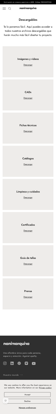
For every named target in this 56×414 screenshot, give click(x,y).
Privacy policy (45, 387)
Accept (27, 394)
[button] (5, 8)
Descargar (28, 64)
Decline (27, 401)
